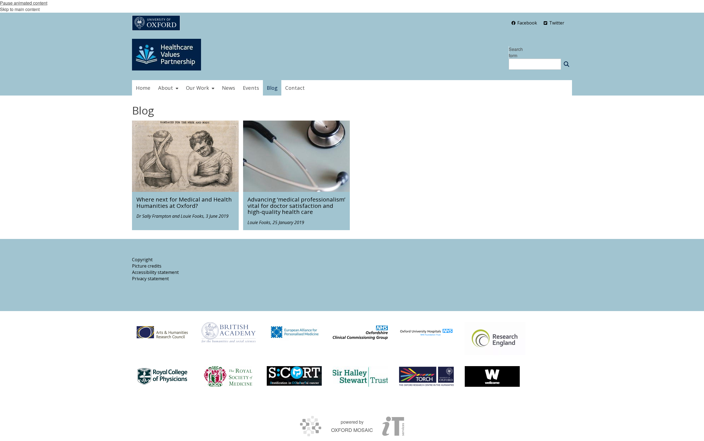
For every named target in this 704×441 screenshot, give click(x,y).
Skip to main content (20, 9)
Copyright (142, 260)
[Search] (566, 64)
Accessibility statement (155, 272)
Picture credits (146, 266)
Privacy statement (150, 279)
